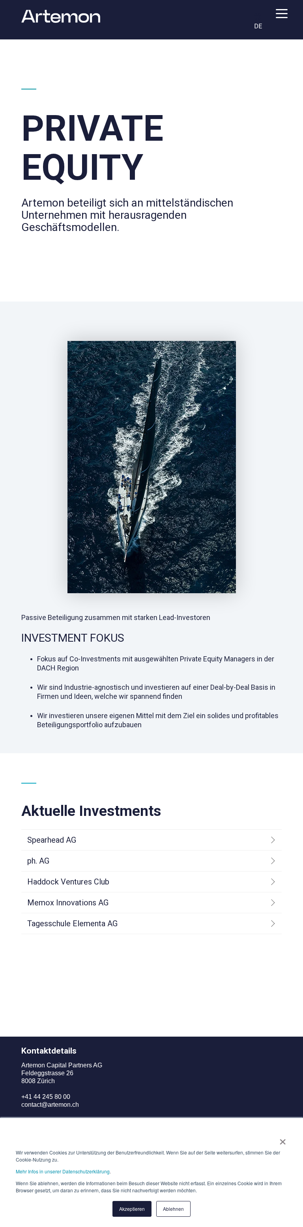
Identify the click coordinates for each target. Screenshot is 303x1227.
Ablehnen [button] (173, 1208)
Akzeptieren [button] (132, 1208)
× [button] (282, 1139)
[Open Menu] (279, 15)
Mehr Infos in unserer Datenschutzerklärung (63, 1171)
